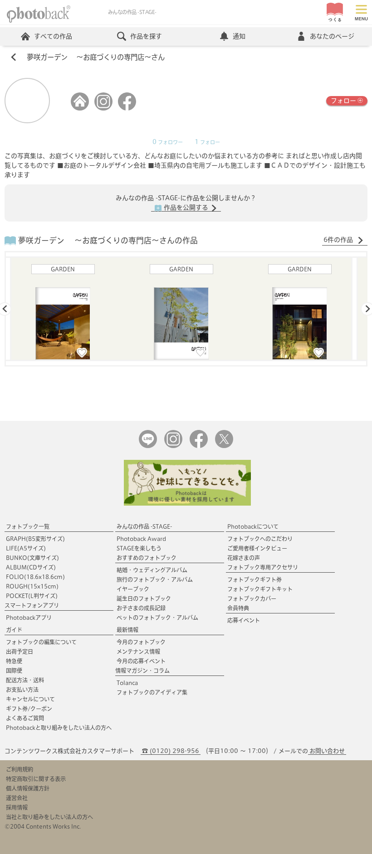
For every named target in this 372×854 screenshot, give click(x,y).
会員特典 (238, 608)
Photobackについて (253, 526)
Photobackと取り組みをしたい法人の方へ (59, 727)
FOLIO (35, 576)
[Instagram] (103, 108)
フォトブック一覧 (27, 526)
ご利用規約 (19, 769)
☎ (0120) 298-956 (170, 751)
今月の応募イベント (141, 661)
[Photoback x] (224, 446)
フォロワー (167, 142)
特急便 (14, 661)
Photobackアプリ (29, 617)
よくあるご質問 (25, 718)
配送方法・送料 (25, 680)
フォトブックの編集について (41, 642)
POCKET (32, 595)
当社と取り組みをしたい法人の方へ (49, 817)
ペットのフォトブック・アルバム (157, 617)
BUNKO (32, 557)
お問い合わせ (327, 751)
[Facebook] (127, 108)
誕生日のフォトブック (144, 598)
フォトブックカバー (251, 598)
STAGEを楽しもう (139, 548)
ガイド (14, 629)
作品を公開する (186, 207)
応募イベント (243, 620)
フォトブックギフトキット (260, 589)
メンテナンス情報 (138, 651)
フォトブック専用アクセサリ (262, 567)
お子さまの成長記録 (141, 608)
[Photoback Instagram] (173, 446)
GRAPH (35, 538)
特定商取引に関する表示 (36, 779)
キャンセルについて (30, 699)
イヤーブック (133, 589)
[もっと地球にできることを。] (187, 503)
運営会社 (17, 798)
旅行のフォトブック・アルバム (155, 579)
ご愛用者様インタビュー (257, 548)
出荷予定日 (19, 651)
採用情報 (17, 807)
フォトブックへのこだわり (260, 538)
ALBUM (31, 567)
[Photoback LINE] (147, 446)
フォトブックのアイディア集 (152, 692)
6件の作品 (339, 239)
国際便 (14, 670)
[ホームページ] (79, 108)
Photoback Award (141, 538)
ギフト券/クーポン (29, 708)
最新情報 (127, 629)
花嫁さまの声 (243, 557)
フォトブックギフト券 (254, 579)
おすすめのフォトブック (146, 557)
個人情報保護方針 (27, 788)
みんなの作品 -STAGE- (144, 526)
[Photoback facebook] (198, 446)
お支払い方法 (22, 689)
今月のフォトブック (141, 642)
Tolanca (127, 682)
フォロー (343, 100)
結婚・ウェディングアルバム (152, 570)
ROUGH (32, 586)
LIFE (26, 548)
